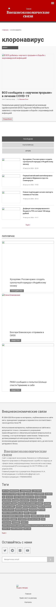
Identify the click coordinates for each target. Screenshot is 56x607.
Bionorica (33, 510)
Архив (28, 151)
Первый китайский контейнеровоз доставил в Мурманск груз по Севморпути (37, 178)
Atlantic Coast (8, 506)
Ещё (27, 225)
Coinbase (16, 522)
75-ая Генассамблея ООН (23, 497)
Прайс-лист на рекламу (28, 598)
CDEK (47, 516)
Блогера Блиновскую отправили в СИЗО (27, 334)
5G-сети (9, 497)
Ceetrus (6, 519)
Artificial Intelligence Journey (30, 503)
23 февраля (39, 494)
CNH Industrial (34, 519)
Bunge (27, 516)
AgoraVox (6, 500)
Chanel (13, 519)
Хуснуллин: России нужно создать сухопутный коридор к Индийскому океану (38, 161)
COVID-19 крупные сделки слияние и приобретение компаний (27, 525)
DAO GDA (27, 529)
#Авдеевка (14, 491)
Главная (5, 30)
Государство (17, 291)
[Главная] (28, 9)
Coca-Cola (7, 522)
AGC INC (43, 497)
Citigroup (22, 519)
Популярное (28, 145)
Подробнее (7, 119)
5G (4, 497)
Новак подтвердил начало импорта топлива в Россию (38, 193)
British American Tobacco (13, 516)
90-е (36, 497)
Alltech (33, 500)
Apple (40, 500)
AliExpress (24, 500)
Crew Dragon (17, 529)
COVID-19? (6, 529)
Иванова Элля (23, 99)
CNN (43, 519)
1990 (19, 494)
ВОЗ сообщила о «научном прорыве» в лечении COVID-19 (27, 94)
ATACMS (47, 503)
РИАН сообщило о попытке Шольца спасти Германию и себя (28, 383)
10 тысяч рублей (9, 494)
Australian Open (29, 506)
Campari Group (37, 516)
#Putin (5, 491)
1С (24, 494)
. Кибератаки (25, 491)
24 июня (48, 494)
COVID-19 (24, 522)
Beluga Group (8, 510)
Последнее (37, 139)
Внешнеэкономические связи (28, 14)
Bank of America (44, 506)
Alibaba (15, 500)
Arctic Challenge (9, 503)
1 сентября (36, 491)
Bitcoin (42, 510)
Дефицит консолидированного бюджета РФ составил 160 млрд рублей (36, 211)
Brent (26, 513)
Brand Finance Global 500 (12, 513)
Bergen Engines (21, 510)
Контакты (28, 602)
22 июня (30, 494)
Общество (15, 340)
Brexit (33, 513)
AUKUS (18, 506)
